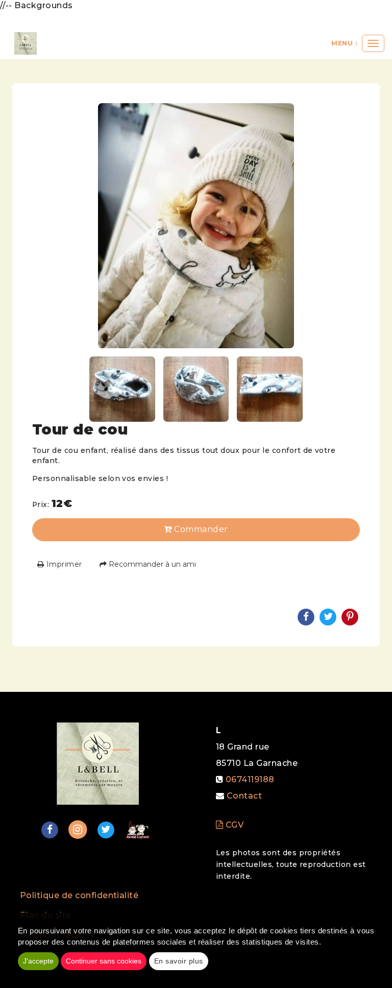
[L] (25, 43)
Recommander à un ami (151, 564)
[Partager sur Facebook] (49, 829)
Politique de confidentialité (79, 895)
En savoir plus (178, 961)
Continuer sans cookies (103, 961)
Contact (244, 796)
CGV (233, 825)
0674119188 (250, 779)
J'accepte (38, 961)
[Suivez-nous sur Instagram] (78, 829)
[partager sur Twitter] (105, 829)
